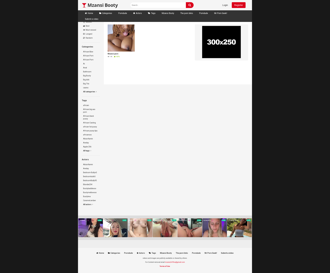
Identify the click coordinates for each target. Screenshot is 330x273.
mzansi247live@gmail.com (175, 262)
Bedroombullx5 (89, 176)
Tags (153, 13)
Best (87, 26)
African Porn (88, 56)
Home (90, 13)
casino (85, 88)
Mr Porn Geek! (220, 13)
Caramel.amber (89, 200)
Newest (88, 22)
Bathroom (87, 72)
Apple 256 (87, 147)
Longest (88, 34)
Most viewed (90, 30)
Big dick (86, 80)
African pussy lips (90, 131)
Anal (85, 68)
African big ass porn (89, 110)
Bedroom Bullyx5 (90, 172)
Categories (107, 13)
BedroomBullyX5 (90, 180)
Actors (139, 13)
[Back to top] (321, 265)
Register (238, 5)
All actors (87, 204)
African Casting (89, 123)
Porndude (122, 13)
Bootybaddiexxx (89, 188)
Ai (84, 64)
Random (89, 38)
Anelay (86, 143)
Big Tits (86, 84)
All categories (89, 92)
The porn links (186, 13)
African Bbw (88, 52)
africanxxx (87, 135)
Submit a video (91, 19)
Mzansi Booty (102, 5)
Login (225, 5)
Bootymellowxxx (90, 192)
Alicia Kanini (88, 139)
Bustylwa (87, 196)
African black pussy (88, 117)
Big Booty (87, 76)
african (86, 105)
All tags (86, 151)
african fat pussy (90, 127)
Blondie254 (87, 184)
